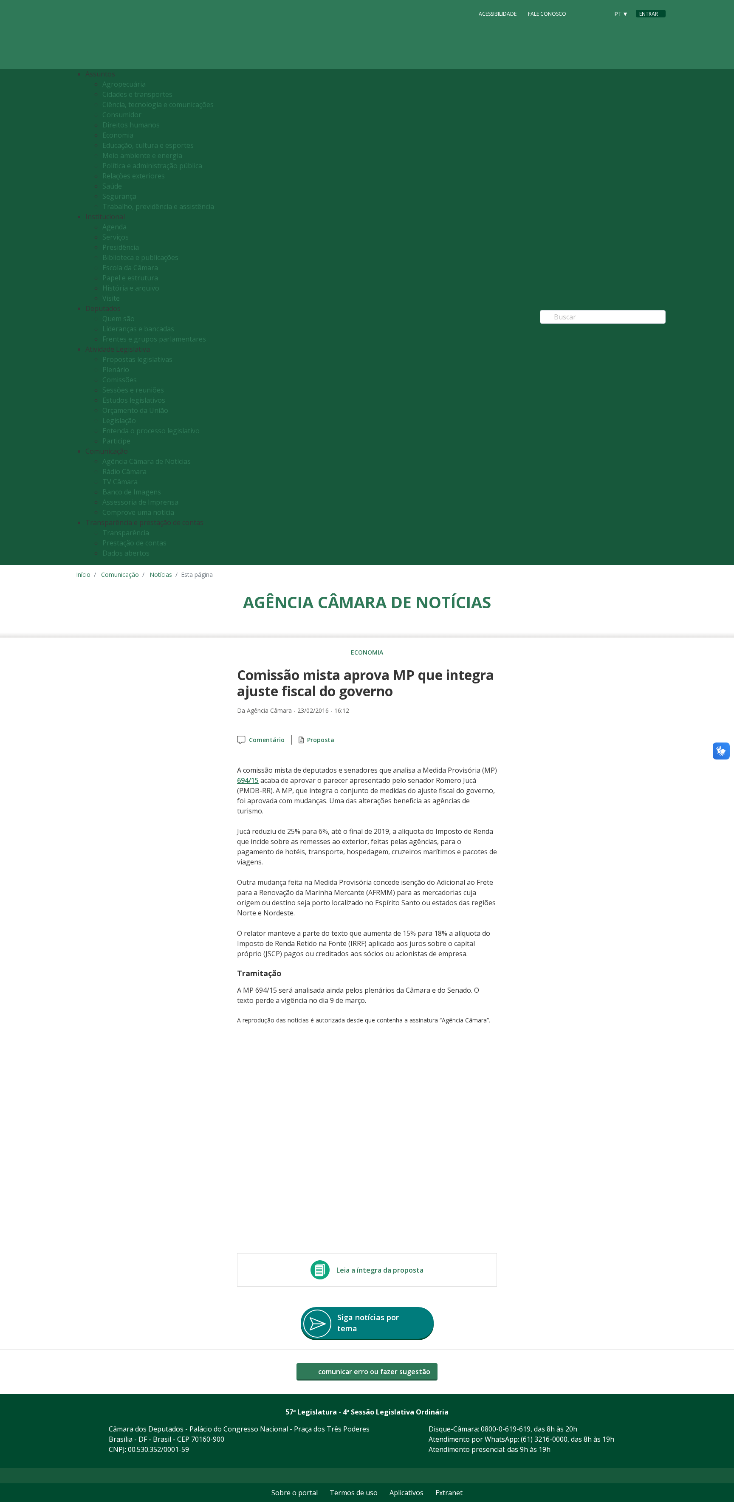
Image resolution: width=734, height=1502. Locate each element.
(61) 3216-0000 (544, 1439)
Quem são (118, 318)
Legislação (119, 420)
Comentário (267, 740)
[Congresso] (583, 13)
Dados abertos (126, 553)
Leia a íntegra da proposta (379, 1270)
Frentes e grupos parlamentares (154, 339)
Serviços (115, 237)
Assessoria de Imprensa (140, 502)
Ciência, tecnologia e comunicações (158, 104)
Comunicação (120, 574)
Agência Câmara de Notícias (146, 461)
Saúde (112, 186)
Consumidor (121, 114)
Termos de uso (354, 1492)
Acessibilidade (498, 13)
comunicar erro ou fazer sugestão (373, 1371)
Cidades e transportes (137, 94)
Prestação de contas (134, 543)
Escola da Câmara (130, 267)
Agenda (114, 227)
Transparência (125, 532)
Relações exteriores (133, 176)
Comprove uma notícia (138, 512)
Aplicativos (406, 1492)
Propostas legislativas (137, 359)
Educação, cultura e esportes (148, 145)
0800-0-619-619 (506, 1429)
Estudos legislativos (133, 400)
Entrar (648, 13)
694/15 (248, 780)
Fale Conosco (547, 13)
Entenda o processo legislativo (151, 430)
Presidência (120, 247)
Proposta (320, 740)
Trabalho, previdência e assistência (158, 206)
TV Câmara (120, 481)
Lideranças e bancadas (138, 328)
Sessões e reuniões (133, 390)
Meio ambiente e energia (142, 155)
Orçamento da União (135, 410)
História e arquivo (130, 288)
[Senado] (599, 13)
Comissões (119, 379)
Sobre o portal (294, 1492)
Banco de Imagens (131, 492)
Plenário (115, 369)
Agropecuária (124, 84)
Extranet (449, 1492)
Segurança (119, 196)
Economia (117, 135)
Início (83, 574)
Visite (111, 298)
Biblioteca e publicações (140, 257)
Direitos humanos (131, 125)
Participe (116, 441)
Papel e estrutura (130, 277)
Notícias (161, 574)
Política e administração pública (152, 165)
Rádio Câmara (124, 471)
